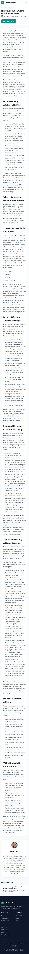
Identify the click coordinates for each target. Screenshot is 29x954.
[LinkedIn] (14, 874)
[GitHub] (17, 874)
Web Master (19, 915)
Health (17, 918)
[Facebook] (11, 874)
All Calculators (5, 918)
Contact (3, 932)
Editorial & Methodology (4, 928)
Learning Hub (5, 920)
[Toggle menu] (26, 2)
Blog (6, 8)
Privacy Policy (4, 935)
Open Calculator (7, 21)
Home (2, 8)
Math (17, 920)
